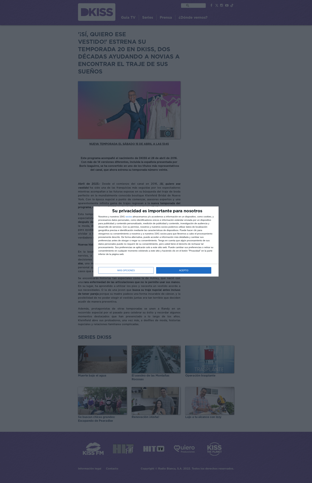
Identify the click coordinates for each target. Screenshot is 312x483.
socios (128, 216)
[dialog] (156, 241)
